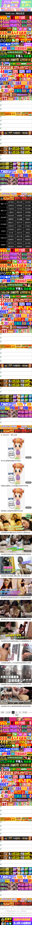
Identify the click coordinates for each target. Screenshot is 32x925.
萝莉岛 (28, 233)
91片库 (11, 233)
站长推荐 (3, 217)
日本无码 (28, 202)
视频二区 (3, 210)
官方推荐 (3, 224)
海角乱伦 (19, 239)
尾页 (17, 715)
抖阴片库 (3, 238)
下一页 (24, 712)
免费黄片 (28, 236)
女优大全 (19, 233)
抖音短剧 (11, 229)
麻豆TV (19, 229)
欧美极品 (19, 205)
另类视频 (28, 212)
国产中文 (11, 243)
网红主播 (19, 202)
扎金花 (19, 226)
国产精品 (11, 202)
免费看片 (3, 245)
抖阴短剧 (19, 246)
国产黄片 (11, 236)
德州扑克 (28, 222)
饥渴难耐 (19, 215)
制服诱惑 (28, 239)
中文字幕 (19, 209)
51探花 (28, 229)
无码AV (3, 231)
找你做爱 (28, 215)
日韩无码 (28, 246)
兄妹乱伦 (19, 243)
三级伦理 (11, 209)
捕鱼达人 (11, 222)
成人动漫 (28, 205)
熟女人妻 (19, 236)
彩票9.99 (11, 226)
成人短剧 (28, 243)
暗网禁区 (11, 239)
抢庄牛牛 (19, 222)
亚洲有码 (11, 205)
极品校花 (11, 246)
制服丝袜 (19, 212)
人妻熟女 (11, 212)
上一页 (8, 712)
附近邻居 (11, 215)
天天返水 (28, 226)
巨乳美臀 (28, 209)
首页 (2, 712)
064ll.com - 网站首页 (15, 13)
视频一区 (3, 203)
